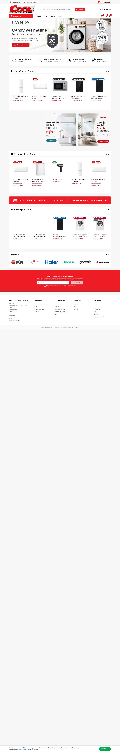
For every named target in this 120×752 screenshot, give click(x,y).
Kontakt (37, 306)
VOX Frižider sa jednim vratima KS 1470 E (39, 180)
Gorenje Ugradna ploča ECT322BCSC (78, 97)
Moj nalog (96, 304)
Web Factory (75, 327)
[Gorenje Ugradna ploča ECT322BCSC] (79, 86)
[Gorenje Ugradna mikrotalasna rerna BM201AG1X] (60, 86)
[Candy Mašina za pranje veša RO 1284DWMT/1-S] (100, 224)
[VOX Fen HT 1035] (60, 169)
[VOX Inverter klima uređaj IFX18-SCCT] (21, 169)
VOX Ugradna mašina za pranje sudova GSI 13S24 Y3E (39, 235)
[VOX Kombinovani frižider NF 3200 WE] (21, 86)
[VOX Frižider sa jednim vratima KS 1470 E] (40, 169)
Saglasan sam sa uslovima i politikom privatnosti (61, 286)
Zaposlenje (57, 306)
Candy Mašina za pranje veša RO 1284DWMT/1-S (100, 235)
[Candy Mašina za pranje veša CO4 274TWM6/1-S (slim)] (80, 224)
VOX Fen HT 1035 (57, 179)
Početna (38, 16)
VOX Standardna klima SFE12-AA (39, 97)
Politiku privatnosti (22, 750)
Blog (55, 314)
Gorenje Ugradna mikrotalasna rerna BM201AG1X (57, 97)
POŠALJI (77, 282)
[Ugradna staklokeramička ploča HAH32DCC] (99, 86)
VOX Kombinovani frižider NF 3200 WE (20, 97)
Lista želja (96, 314)
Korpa (95, 311)
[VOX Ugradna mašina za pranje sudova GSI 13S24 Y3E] (40, 224)
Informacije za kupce (41, 304)
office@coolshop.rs (14, 320)
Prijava (101, 9)
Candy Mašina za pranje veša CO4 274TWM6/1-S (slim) (80, 235)
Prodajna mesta (59, 304)
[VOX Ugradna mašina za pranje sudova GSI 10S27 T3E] (20, 224)
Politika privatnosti (59, 309)
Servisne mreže (39, 309)
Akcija (59, 16)
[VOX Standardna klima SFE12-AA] (40, 86)
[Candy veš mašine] (60, 35)
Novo (45, 16)
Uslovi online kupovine (60, 311)
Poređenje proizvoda (100, 316)
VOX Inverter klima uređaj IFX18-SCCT (20, 180)
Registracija (107, 9)
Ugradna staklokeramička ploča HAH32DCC (98, 97)
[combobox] (63, 9)
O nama (37, 311)
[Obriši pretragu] (73, 9)
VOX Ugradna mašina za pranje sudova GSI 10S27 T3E (19, 235)
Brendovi (52, 16)
